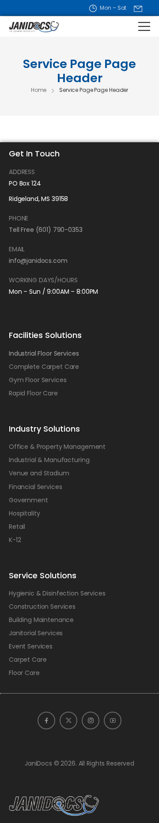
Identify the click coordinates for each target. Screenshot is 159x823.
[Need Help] (138, 8)
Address (22, 171)
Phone (18, 218)
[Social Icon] (46, 720)
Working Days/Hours (43, 280)
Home (39, 90)
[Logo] (27, 26)
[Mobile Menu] (144, 26)
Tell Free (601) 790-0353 (46, 229)
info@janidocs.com (38, 260)
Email (17, 249)
